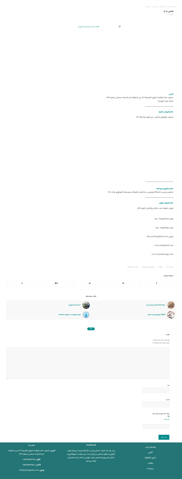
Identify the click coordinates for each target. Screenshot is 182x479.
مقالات (150, 463)
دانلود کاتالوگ (150, 458)
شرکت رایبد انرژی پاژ (165, 101)
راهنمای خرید (150, 447)
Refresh (167, 419)
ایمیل (167, 399)
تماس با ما (168, 11)
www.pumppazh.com (163, 245)
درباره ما (150, 468)
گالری (150, 452)
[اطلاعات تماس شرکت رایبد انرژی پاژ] (90, 56)
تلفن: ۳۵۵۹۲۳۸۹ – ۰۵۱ (163, 219)
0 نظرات (160, 267)
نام (168, 385)
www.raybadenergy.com (162, 254)
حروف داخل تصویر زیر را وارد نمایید (161, 414)
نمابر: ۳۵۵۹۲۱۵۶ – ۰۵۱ (164, 228)
